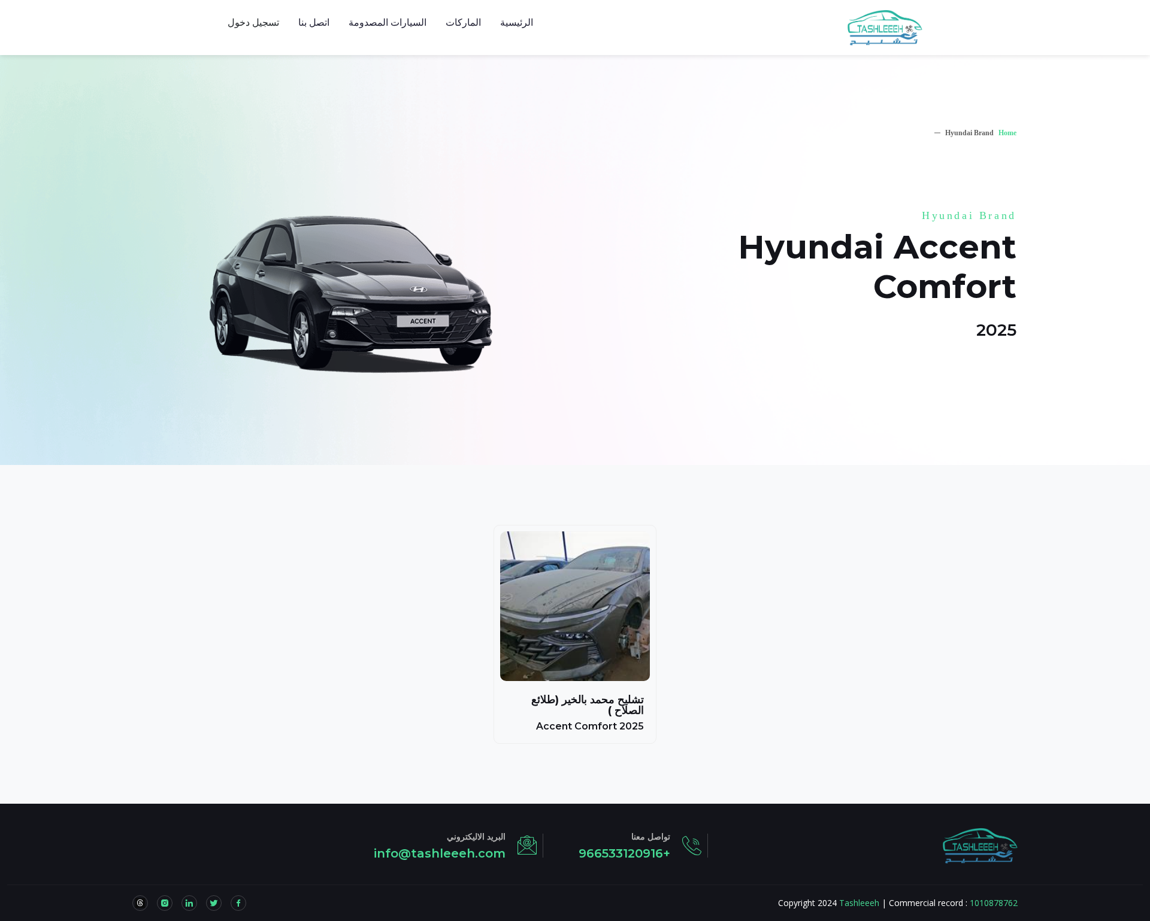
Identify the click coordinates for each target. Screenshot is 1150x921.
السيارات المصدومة (387, 22)
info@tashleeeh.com (440, 853)
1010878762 (994, 902)
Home (1007, 133)
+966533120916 (624, 853)
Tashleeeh (859, 902)
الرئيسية (516, 22)
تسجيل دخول (253, 22)
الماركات (463, 22)
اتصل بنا (313, 22)
